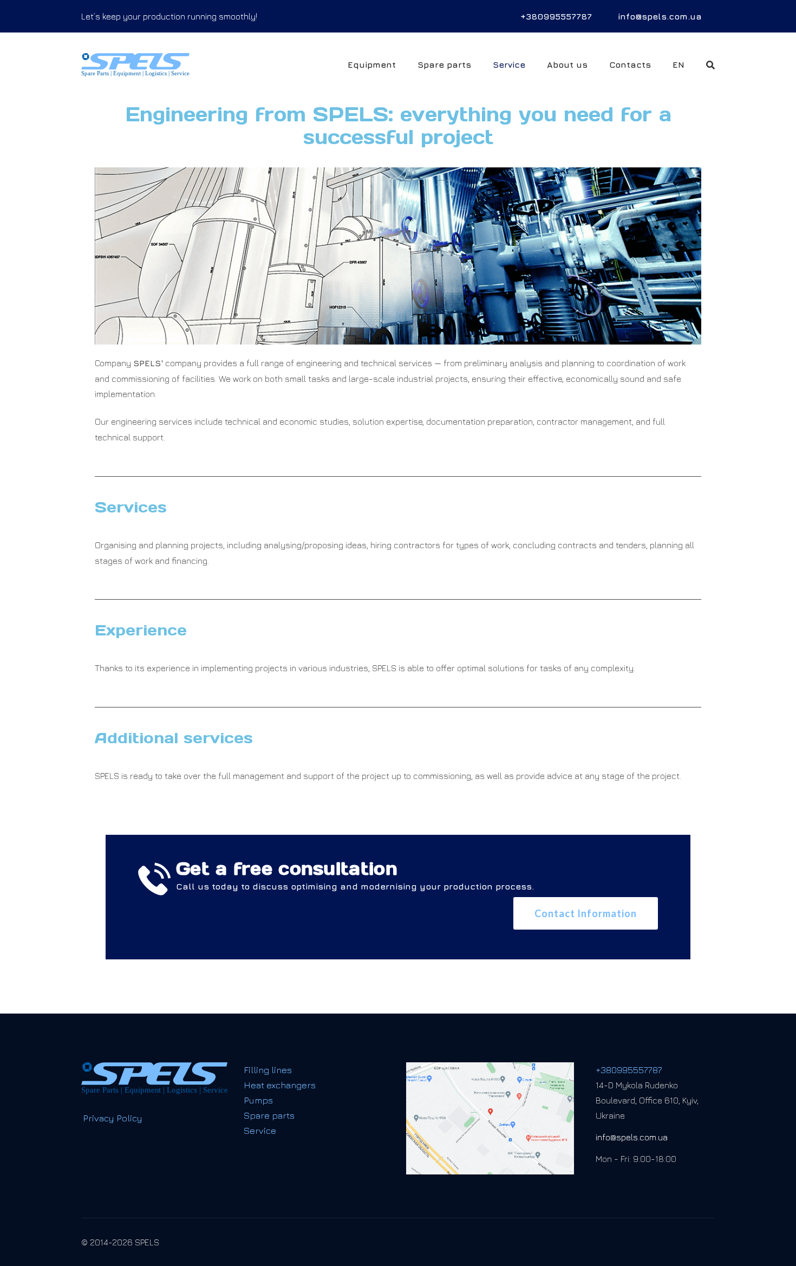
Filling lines (268, 1069)
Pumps (258, 1100)
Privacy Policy (112, 1118)
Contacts (630, 64)
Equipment (372, 64)
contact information (585, 913)
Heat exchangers (280, 1085)
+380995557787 (556, 16)
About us (567, 64)
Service (509, 64)
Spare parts (444, 64)
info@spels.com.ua (660, 16)
